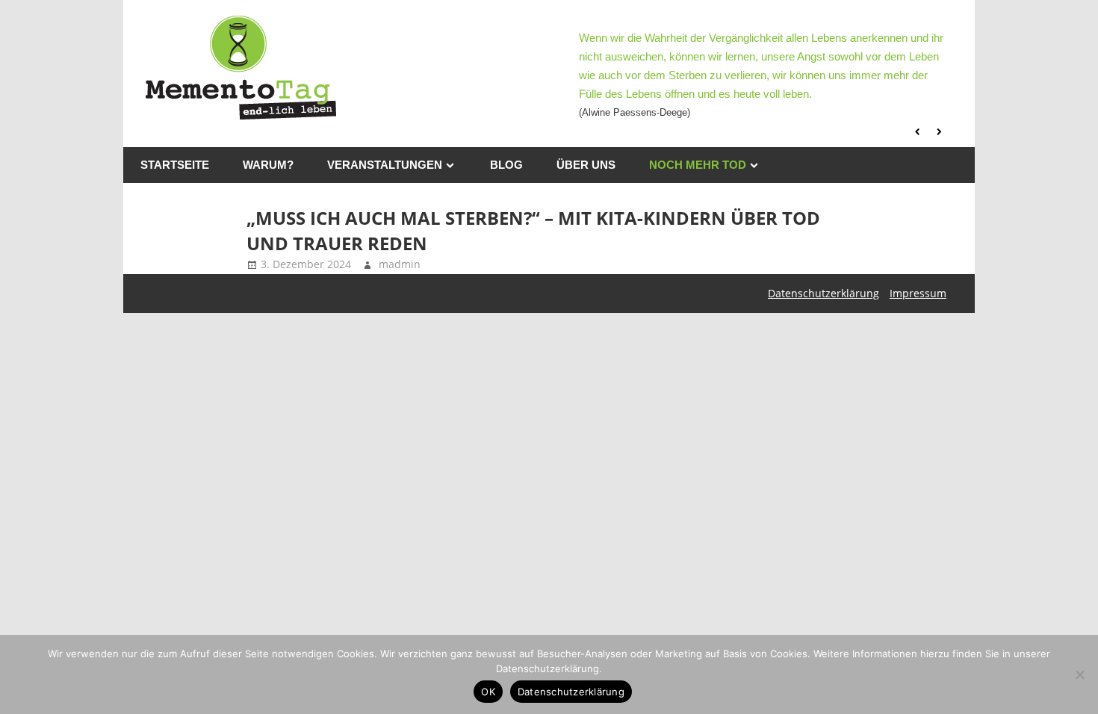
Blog (506, 164)
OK (488, 692)
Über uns (585, 164)
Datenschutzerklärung (823, 293)
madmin (400, 264)
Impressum (918, 293)
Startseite (174, 164)
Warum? (268, 164)
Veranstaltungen (384, 164)
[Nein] (1079, 674)
